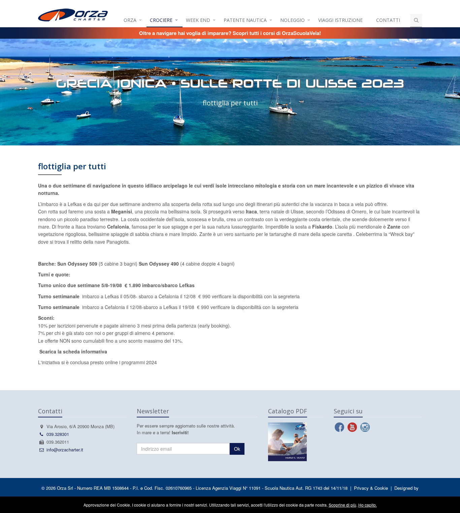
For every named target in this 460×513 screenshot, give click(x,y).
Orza (130, 20)
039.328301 (57, 434)
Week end (198, 20)
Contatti (388, 20)
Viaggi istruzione (340, 20)
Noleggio (292, 20)
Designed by (406, 488)
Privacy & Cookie (371, 488)
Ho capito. (367, 505)
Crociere (161, 20)
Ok (237, 448)
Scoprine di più (342, 505)
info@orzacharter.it (64, 449)
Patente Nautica (245, 20)
